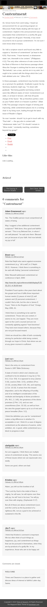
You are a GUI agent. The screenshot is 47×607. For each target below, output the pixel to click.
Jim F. (7, 528)
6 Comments (33, 17)
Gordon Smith (9, 17)
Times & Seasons (22, 602)
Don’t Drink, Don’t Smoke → (36, 190)
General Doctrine (9, 10)
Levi (7, 359)
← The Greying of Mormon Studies (10, 190)
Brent (7, 255)
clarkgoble (9, 445)
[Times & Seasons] (23, 8)
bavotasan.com (34, 604)
